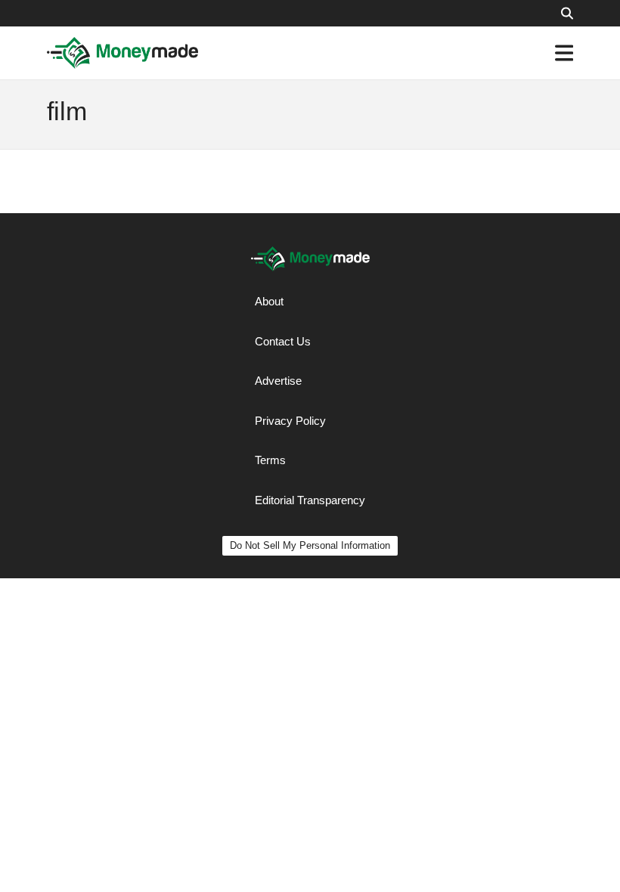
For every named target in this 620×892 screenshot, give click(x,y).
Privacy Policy (290, 420)
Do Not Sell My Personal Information (310, 545)
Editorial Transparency (310, 500)
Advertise (278, 380)
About (269, 301)
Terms (270, 460)
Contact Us (283, 341)
